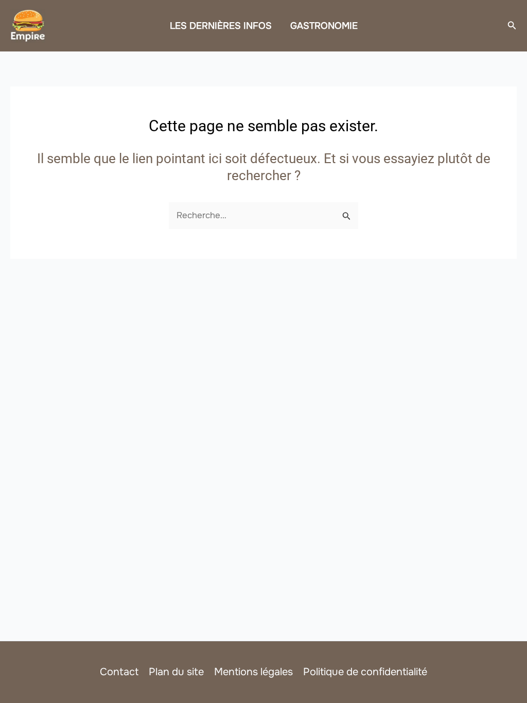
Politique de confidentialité (365, 671)
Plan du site (176, 671)
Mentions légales (253, 671)
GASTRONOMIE (324, 25)
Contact (119, 671)
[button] (512, 25)
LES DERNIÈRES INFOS (221, 25)
